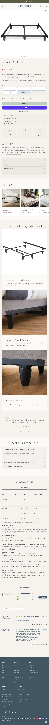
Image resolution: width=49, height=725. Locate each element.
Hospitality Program (23, 699)
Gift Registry (32, 675)
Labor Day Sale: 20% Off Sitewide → (24, 1)
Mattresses (4, 665)
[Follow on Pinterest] (9, 712)
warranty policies (26, 557)
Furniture (4, 675)
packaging (23, 577)
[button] (25, 593)
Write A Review (43, 597)
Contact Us (4, 689)
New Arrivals (32, 667)
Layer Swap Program (7, 704)
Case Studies (17, 679)
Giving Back (16, 675)
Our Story (16, 665)
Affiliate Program (22, 689)
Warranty (4, 706)
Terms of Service (12, 718)
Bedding (4, 667)
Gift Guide (31, 670)
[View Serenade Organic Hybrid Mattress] (30, 198)
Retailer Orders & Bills (23, 694)
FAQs (3, 692)
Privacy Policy (5, 718)
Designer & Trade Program (24, 696)
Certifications (17, 670)
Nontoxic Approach (18, 677)
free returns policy (10, 549)
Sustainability (17, 667)
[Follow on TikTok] (16, 712)
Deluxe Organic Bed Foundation (13, 154)
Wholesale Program (22, 692)
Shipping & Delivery (6, 694)
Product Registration (7, 696)
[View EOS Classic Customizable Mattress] (11, 198)
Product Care (5, 699)
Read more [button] (31, 640)
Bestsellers (31, 665)
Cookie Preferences (6, 720)
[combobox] (19, 609)
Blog (15, 682)
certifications (5, 568)
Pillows (3, 672)
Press (19, 701)
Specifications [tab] (24, 487)
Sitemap (31, 679)
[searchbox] (7, 609)
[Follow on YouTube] (13, 712)
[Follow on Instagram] (6, 712)
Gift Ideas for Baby (33, 672)
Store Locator (32, 677)
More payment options (24, 111)
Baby (3, 670)
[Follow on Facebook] (3, 712)
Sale (3, 677)
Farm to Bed (16, 672)
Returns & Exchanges (7, 701)
